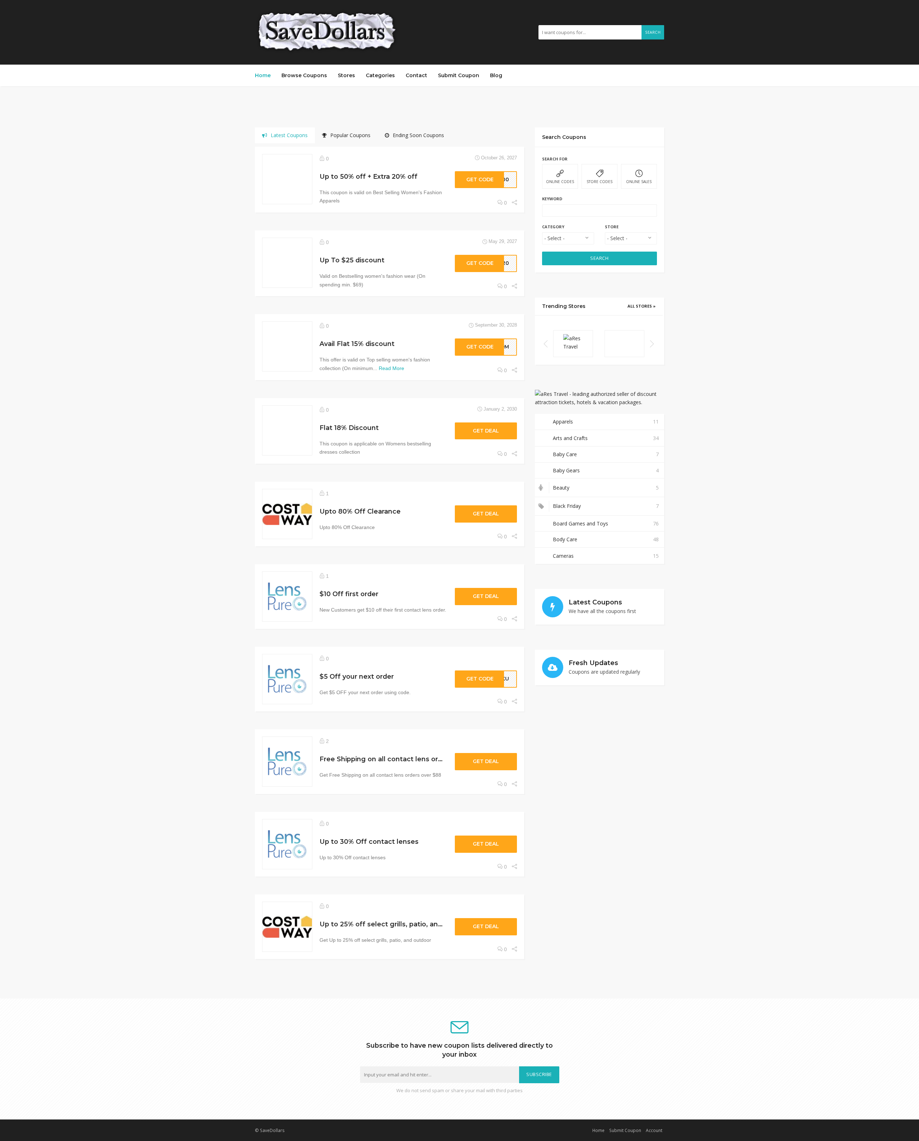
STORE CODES (599, 181)
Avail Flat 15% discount (357, 343)
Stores (346, 75)
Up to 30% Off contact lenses (369, 841)
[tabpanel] (389, 561)
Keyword (552, 198)
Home (263, 75)
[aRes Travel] (573, 343)
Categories (380, 75)
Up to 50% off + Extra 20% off (368, 176)
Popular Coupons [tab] (350, 135)
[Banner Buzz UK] (624, 343)
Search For (555, 159)
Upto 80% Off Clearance (360, 511)
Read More (391, 368)
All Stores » (642, 306)
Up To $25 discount (351, 260)
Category (553, 226)
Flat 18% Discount (349, 427)
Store (612, 226)
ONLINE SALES (639, 181)
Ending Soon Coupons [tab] (418, 135)
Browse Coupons (304, 75)
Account (654, 1130)
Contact (416, 75)
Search (653, 32)
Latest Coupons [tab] (289, 135)
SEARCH (599, 258)
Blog (496, 75)
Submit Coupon (458, 75)
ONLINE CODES (560, 181)
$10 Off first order (348, 594)
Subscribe (539, 1074)
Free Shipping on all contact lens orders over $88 (401, 759)
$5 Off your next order (356, 676)
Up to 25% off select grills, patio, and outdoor (395, 924)
